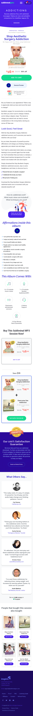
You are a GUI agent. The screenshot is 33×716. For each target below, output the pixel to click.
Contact (12, 696)
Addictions (21, 30)
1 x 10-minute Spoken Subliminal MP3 (24, 291)
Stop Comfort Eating (9, 632)
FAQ (15, 693)
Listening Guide (23, 693)
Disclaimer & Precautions (8, 710)
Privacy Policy (5, 708)
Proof (10, 693)
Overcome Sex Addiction (23, 401)
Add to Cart (16, 359)
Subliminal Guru (13, 30)
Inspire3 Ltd (6, 705)
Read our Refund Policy (16, 464)
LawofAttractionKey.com (16, 561)
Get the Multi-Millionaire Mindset (24, 659)
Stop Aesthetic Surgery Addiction (23, 343)
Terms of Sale (14, 708)
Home (4, 693)
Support (24, 306)
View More (16, 23)
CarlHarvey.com (16, 504)
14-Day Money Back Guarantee (16, 322)
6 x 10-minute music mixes (9, 290)
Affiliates (5, 696)
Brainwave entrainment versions (9, 307)
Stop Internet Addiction (9, 659)
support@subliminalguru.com (12, 688)
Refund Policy (22, 696)
